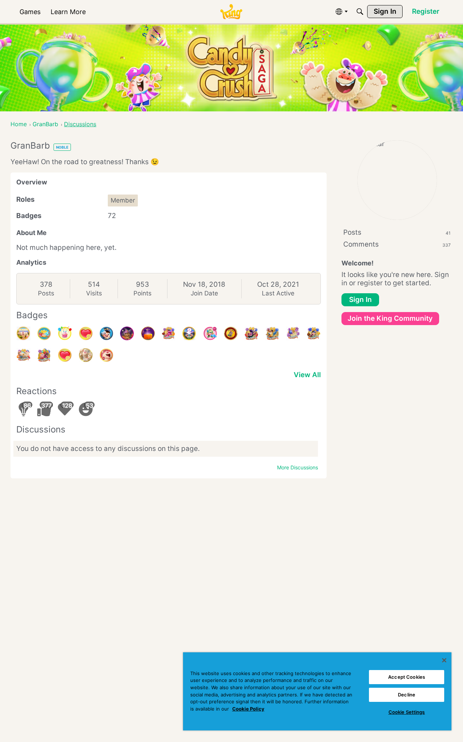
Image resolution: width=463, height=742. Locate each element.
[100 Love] (86, 333)
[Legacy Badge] (86, 355)
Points (142, 293)
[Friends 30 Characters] (272, 333)
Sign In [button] (360, 299)
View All (307, 375)
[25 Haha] (106, 355)
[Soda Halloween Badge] (148, 333)
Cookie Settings (406, 712)
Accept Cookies (406, 677)
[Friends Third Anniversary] (23, 333)
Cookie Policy (248, 709)
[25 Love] (65, 355)
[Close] (444, 660)
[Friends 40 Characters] (251, 333)
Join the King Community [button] (390, 318)
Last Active (278, 293)
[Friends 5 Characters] (44, 355)
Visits (94, 293)
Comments (397, 244)
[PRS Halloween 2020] (127, 333)
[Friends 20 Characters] (293, 333)
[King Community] (231, 12)
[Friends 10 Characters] (23, 355)
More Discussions (297, 467)
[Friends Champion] (106, 333)
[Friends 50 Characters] (168, 333)
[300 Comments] (210, 333)
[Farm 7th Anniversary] (44, 333)
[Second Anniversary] (65, 333)
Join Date (204, 293)
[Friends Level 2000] (231, 333)
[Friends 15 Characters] (313, 333)
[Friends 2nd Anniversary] (189, 333)
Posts (46, 293)
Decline (406, 695)
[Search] (359, 11)
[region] (317, 691)
